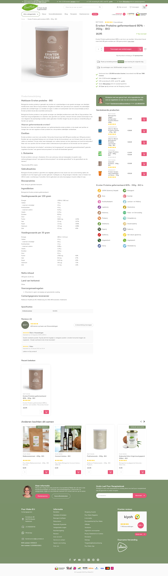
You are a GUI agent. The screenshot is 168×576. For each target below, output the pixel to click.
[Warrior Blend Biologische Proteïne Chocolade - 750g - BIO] (100, 142)
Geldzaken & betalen (59, 515)
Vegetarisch (131, 240)
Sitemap (87, 540)
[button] (122, 7)
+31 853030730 (139, 103)
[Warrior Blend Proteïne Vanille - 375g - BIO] (100, 130)
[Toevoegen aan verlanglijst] (145, 49)
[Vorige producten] (141, 421)
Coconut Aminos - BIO (62, 456)
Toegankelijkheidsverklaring (93, 543)
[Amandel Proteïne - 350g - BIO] (100, 163)
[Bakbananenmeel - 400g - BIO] (36, 439)
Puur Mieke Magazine (91, 515)
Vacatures (88, 527)
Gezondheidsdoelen (55, 14)
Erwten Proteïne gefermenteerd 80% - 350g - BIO (42, 19)
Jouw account (57, 537)
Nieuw (44, 14)
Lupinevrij (105, 207)
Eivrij (103, 196)
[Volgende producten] (144, 421)
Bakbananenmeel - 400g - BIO (33, 456)
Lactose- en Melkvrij (134, 202)
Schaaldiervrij (131, 218)
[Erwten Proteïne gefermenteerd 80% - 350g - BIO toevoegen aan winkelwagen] (46, 412)
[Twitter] (75, 560)
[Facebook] (70, 560)
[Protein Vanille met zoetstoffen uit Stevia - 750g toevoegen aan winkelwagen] (144, 174)
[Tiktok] (89, 560)
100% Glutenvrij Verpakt (110, 191)
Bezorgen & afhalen (59, 518)
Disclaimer (88, 537)
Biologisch (130, 191)
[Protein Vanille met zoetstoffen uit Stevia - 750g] (100, 173)
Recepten (73, 14)
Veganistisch (106, 240)
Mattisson (99, 22)
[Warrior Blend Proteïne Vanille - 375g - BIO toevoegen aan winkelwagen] (144, 131)
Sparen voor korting (59, 543)
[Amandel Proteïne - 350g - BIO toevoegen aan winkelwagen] (144, 164)
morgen (73, 2)
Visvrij (104, 246)
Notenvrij (105, 213)
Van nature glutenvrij (134, 235)
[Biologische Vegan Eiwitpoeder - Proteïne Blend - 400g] (100, 119)
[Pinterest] (93, 560)
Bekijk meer (139, 534)
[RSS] (98, 560)
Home (23, 19)
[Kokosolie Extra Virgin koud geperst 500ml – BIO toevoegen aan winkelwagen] (142, 472)
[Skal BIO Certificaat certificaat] (69, 568)
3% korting (126, 2)
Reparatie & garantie (59, 524)
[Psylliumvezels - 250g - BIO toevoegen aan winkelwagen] (110, 472)
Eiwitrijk (129, 196)
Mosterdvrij (131, 207)
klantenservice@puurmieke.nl (120, 103)
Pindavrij (105, 218)
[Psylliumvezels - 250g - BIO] (100, 439)
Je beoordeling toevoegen (83, 325)
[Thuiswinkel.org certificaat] (141, 14)
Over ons (56, 546)
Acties (95, 14)
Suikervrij (130, 229)
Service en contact (59, 540)
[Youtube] (79, 560)
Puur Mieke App (89, 546)
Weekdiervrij (131, 246)
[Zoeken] (100, 7)
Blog (66, 14)
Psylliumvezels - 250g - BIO (97, 456)
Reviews (56, 534)
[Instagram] (84, 560)
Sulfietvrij (105, 235)
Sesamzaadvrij (132, 224)
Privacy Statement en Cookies (94, 534)
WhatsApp (28, 533)
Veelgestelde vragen (59, 527)
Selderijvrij (105, 224)
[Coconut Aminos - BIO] (68, 439)
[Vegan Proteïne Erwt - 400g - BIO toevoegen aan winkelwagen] (144, 154)
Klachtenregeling (58, 531)
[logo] (35, 7)
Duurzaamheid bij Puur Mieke (93, 521)
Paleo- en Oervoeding (134, 213)
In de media (88, 518)
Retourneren (57, 521)
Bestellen (56, 512)
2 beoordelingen (118, 22)
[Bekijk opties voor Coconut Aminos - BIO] (78, 472)
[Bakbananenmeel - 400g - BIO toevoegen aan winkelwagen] (46, 472)
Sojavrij (104, 229)
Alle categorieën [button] (29, 14)
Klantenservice (84, 14)
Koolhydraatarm (107, 202)
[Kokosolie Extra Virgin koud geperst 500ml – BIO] (132, 439)
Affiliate (87, 524)
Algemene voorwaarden (92, 531)
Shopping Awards (90, 512)
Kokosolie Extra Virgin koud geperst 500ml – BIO (132, 457)
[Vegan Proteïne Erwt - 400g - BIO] (100, 153)
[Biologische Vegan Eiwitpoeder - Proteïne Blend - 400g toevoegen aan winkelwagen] (144, 119)
